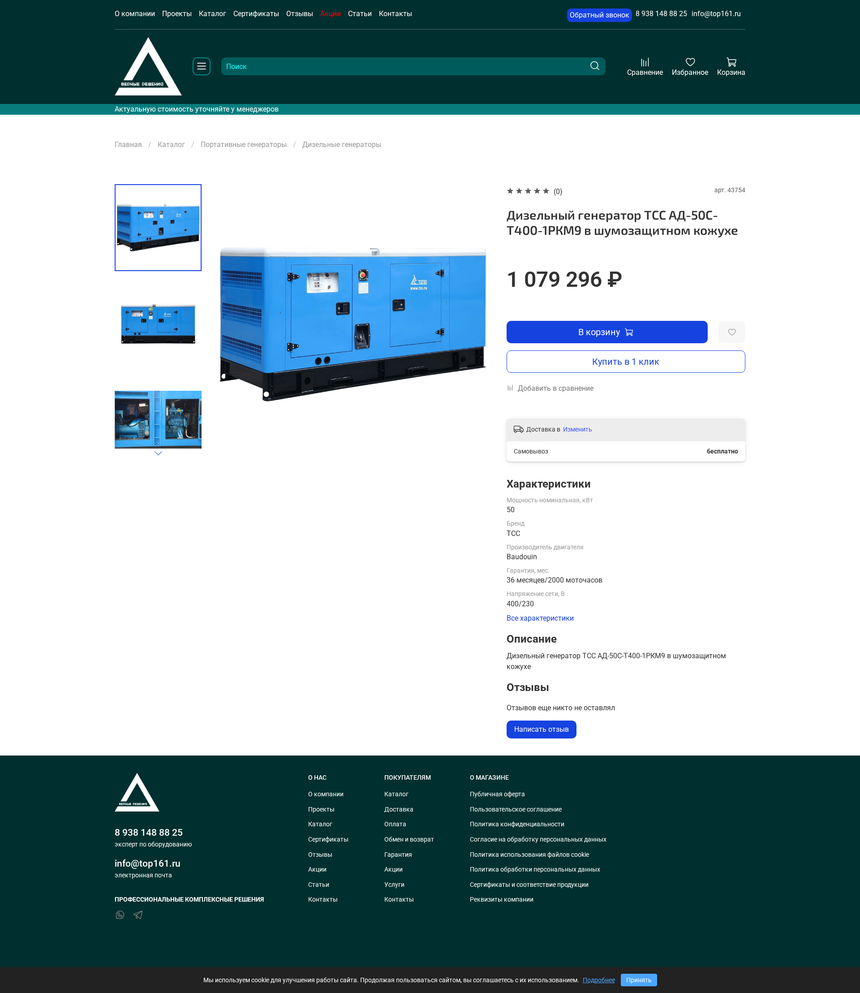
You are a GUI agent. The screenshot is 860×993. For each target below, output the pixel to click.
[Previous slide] (230, 324)
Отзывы (299, 13)
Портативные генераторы (244, 144)
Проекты (177, 13)
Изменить (577, 429)
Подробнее (599, 980)
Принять (639, 980)
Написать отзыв (541, 729)
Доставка (398, 809)
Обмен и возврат (409, 839)
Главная (128, 144)
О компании (135, 13)
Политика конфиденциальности (517, 824)
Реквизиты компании (501, 899)
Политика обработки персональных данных (535, 869)
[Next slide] (158, 453)
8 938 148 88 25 (661, 13)
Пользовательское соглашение (516, 809)
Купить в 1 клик (625, 361)
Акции (330, 13)
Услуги (394, 885)
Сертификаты (256, 13)
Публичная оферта (497, 794)
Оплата (395, 824)
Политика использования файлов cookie (529, 855)
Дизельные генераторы (341, 144)
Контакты (395, 13)
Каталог (212, 13)
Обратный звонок (599, 15)
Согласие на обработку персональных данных (538, 839)
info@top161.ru (716, 13)
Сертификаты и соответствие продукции (529, 885)
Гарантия (398, 855)
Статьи (360, 13)
